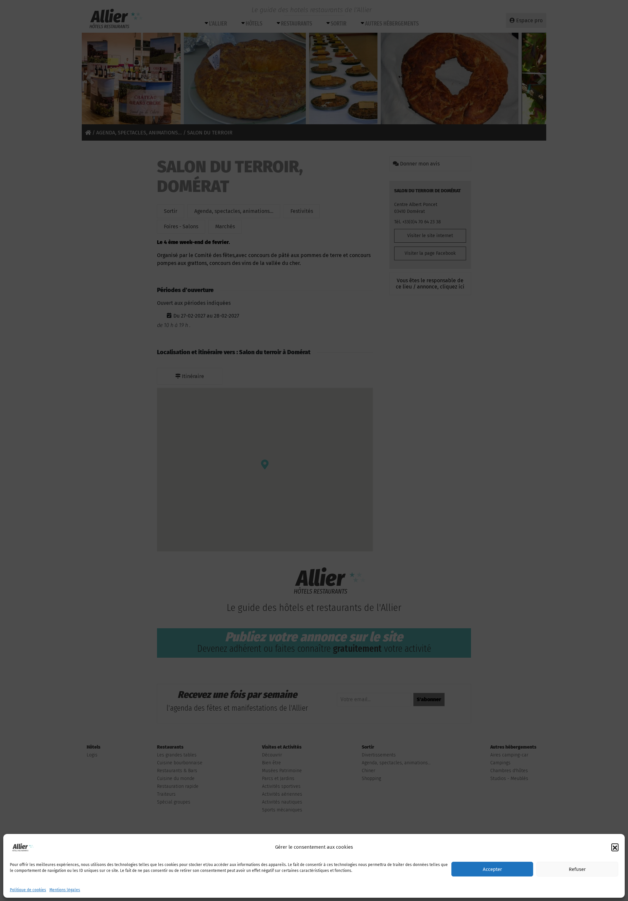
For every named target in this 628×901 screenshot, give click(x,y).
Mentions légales (64, 890)
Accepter (492, 869)
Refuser (577, 869)
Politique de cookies (28, 890)
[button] (615, 847)
